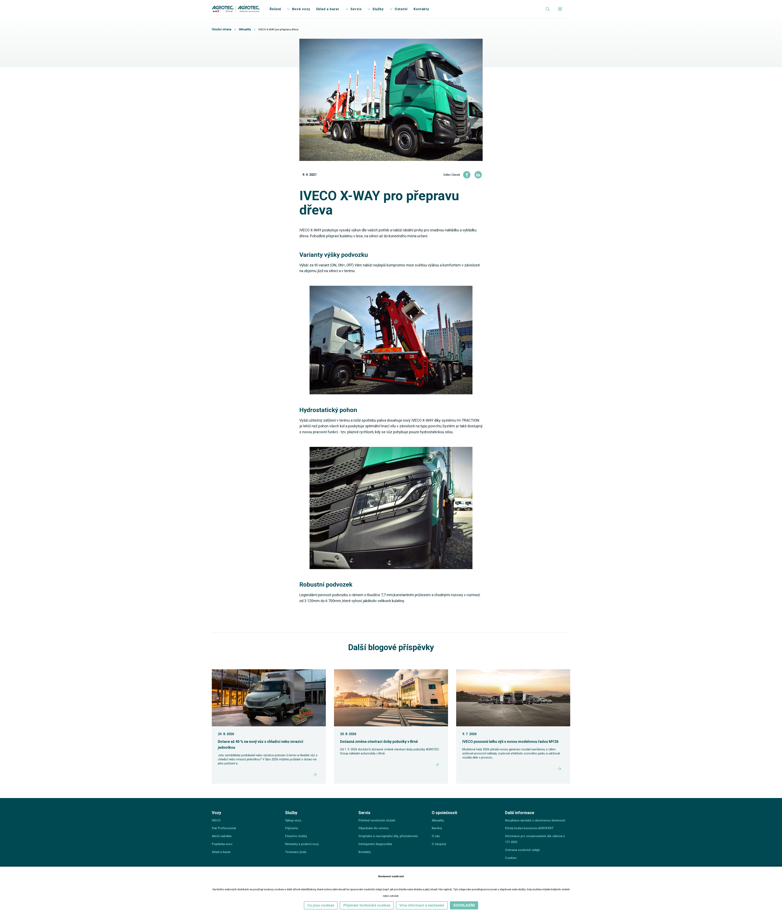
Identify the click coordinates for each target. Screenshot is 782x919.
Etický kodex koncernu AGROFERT (531, 858)
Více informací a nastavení (425, 905)
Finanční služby (296, 860)
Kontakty (436, 10)
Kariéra (437, 852)
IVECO (216, 843)
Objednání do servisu (374, 852)
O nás (436, 860)
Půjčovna (292, 852)
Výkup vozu (294, 843)
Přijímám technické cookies (365, 905)
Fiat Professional (225, 852)
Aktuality (247, 31)
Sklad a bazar (337, 10)
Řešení (281, 10)
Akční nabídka (222, 860)
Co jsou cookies (314, 905)
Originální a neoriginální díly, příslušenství (390, 860)
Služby (390, 10)
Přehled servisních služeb (378, 843)
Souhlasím (471, 905)
